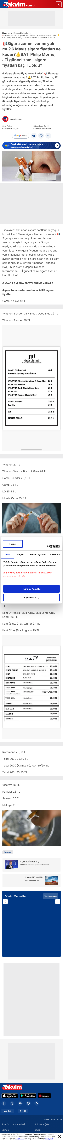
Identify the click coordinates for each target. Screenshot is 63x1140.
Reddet (12, 544)
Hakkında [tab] (55, 554)
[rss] (36, 1103)
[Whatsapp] (41, 136)
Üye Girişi (8, 1111)
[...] (48, 136)
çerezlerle (19, 1139)
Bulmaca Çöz (41, 1124)
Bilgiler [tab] (20, 554)
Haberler (6, 33)
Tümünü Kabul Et (31, 589)
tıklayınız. (49, 1139)
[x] (12, 1103)
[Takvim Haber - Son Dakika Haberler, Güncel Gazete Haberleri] (17, 4)
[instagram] (28, 1103)
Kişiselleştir (30, 597)
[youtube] (20, 1103)
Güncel (5, 1129)
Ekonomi (8, 852)
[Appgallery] (44, 1095)
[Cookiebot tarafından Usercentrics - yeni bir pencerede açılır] (47, 546)
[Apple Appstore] (9, 1095)
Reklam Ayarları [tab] (37, 554)
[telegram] (34, 136)
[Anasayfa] (59, 4)
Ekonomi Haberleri (21, 33)
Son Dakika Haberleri (13, 1124)
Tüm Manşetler (50, 896)
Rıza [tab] (7, 554)
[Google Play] (28, 1095)
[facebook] (3, 1103)
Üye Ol (23, 1111)
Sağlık (37, 1129)
